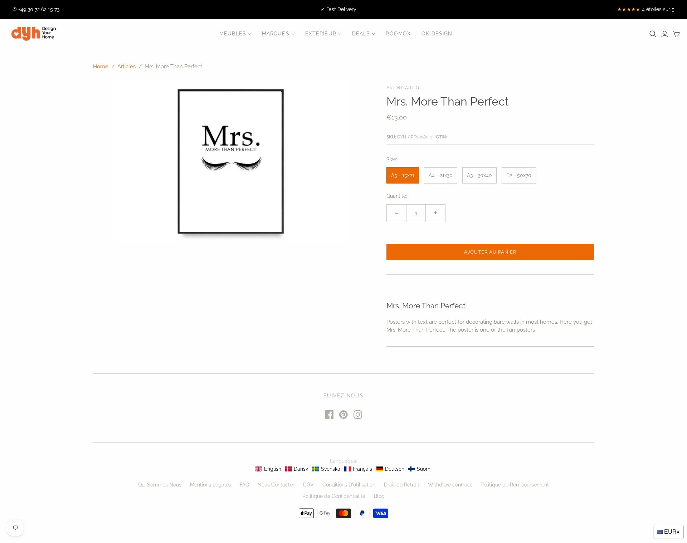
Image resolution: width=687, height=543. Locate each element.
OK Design (437, 33)
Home (100, 66)
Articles (126, 66)
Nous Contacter (276, 485)
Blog (379, 496)
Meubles (232, 33)
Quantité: (396, 196)
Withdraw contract (450, 485)
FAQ (244, 485)
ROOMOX (398, 33)
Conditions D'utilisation (348, 485)
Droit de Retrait (401, 485)
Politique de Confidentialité (333, 496)
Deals (361, 33)
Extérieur (320, 33)
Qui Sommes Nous (159, 485)
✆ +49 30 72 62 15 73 (36, 9)
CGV (308, 485)
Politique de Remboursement (515, 485)
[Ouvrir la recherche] (653, 34)
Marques (275, 33)
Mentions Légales (210, 485)
